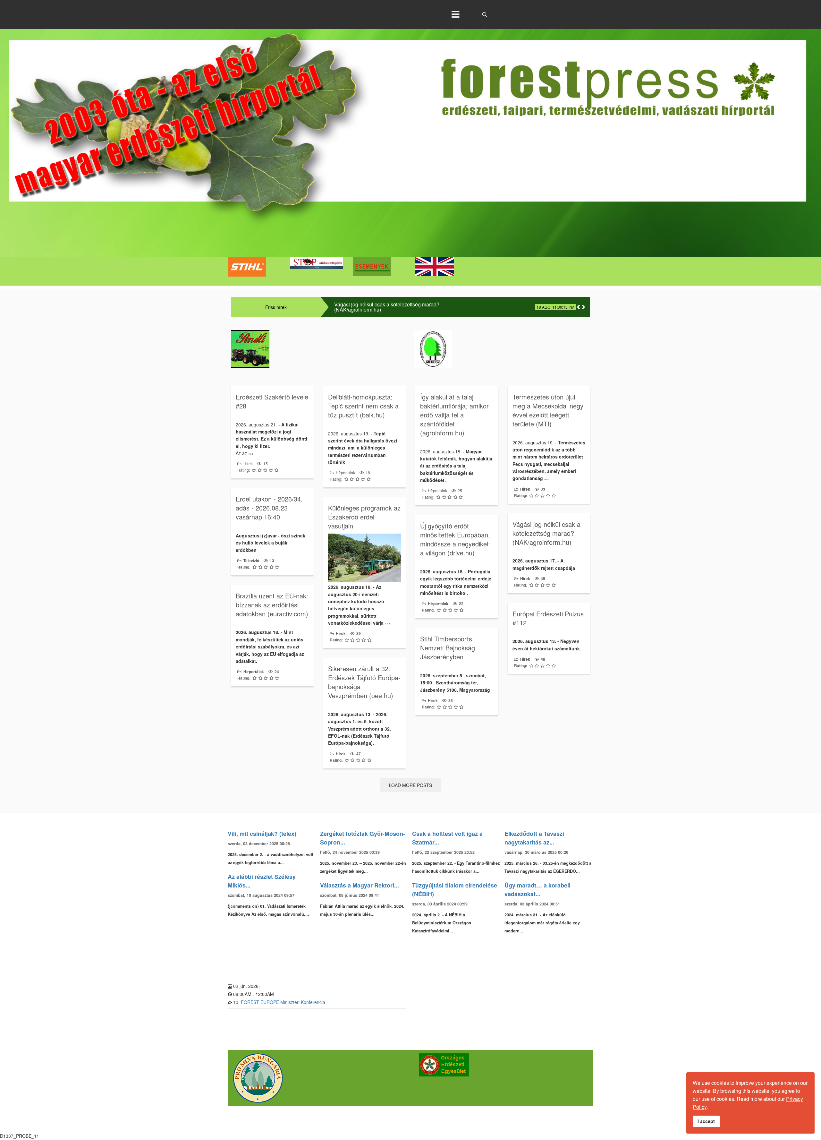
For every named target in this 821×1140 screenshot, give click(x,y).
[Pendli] (319, 349)
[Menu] (455, 14)
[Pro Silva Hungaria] (317, 1078)
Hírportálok (345, 472)
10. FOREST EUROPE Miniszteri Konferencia (279, 1002)
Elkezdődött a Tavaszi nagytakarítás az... (534, 837)
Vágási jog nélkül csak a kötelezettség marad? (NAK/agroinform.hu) (386, 307)
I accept (706, 1121)
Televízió (251, 560)
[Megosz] (502, 349)
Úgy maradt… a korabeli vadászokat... (537, 889)
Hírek (248, 463)
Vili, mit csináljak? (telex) (262, 833)
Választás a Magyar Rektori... (359, 885)
